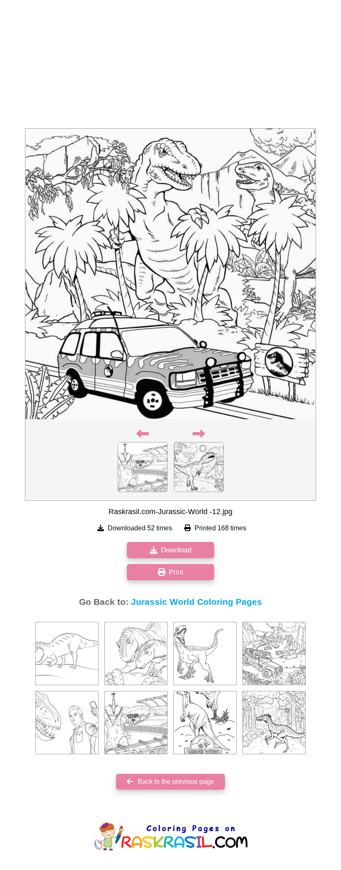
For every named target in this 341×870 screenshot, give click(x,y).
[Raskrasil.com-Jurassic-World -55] (67, 653)
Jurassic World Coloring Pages (196, 602)
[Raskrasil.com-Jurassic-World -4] (205, 722)
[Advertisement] (170, 66)
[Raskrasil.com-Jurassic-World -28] (274, 653)
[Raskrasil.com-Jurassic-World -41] (274, 722)
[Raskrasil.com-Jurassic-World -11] (136, 722)
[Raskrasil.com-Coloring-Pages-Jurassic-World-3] (67, 722)
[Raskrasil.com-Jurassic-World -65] (136, 653)
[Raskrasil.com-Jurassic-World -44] (205, 653)
